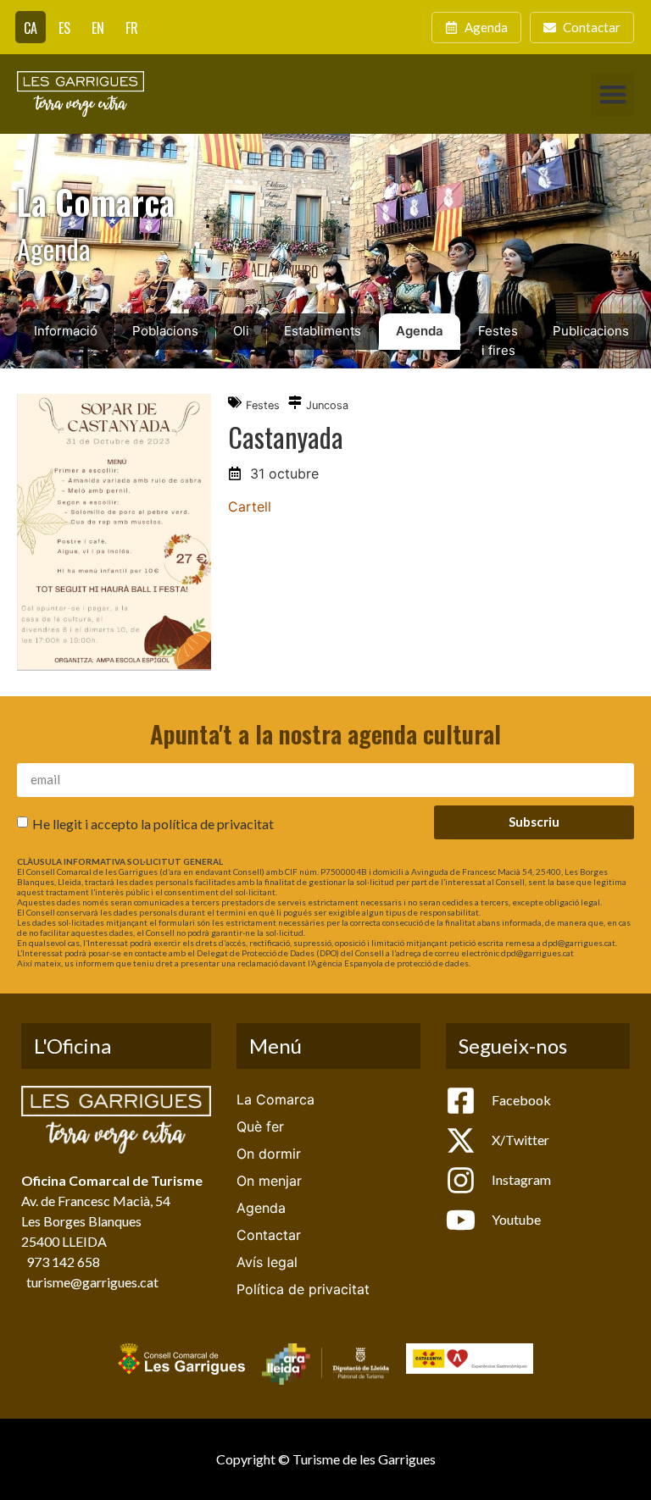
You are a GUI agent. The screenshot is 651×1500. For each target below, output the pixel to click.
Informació (65, 331)
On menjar (269, 1180)
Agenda (419, 331)
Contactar (268, 1234)
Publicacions (591, 331)
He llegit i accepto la (153, 823)
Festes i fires (498, 340)
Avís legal (267, 1262)
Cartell (249, 506)
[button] (612, 94)
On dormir (268, 1153)
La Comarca (275, 1099)
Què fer (260, 1126)
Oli (241, 331)
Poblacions (165, 331)
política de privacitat (213, 823)
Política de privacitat (303, 1289)
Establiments (322, 331)
